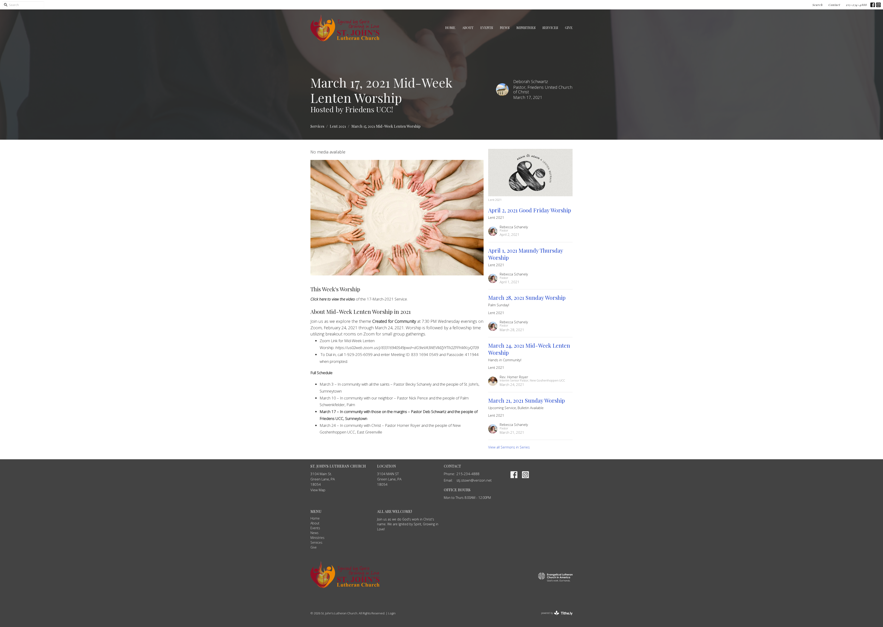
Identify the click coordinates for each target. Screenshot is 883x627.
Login (392, 613)
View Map (317, 490)
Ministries (526, 27)
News (505, 27)
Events (486, 27)
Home (450, 27)
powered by (554, 616)
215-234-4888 (856, 5)
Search (817, 5)
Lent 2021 (338, 126)
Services (550, 27)
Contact (834, 5)
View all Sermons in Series (509, 447)
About (467, 27)
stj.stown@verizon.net (474, 480)
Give (569, 27)
